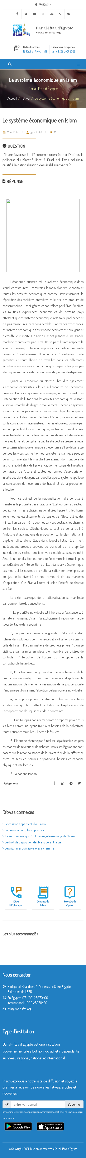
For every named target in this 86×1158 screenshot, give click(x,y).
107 (24, 998)
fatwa (26, 98)
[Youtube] (34, 14)
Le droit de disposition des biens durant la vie (33, 842)
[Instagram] (43, 14)
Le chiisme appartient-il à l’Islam (25, 824)
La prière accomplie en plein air (24, 830)
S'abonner (74, 1104)
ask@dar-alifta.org (19, 1009)
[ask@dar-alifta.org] (68, 14)
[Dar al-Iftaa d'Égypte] (43, 29)
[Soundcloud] (51, 14)
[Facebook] (17, 14)
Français (43, 4)
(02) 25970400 (38, 998)
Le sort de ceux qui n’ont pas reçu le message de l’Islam (40, 836)
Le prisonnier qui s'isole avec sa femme (29, 848)
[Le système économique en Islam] (54, 783)
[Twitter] (26, 14)
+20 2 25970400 (36, 1003)
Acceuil (12, 98)
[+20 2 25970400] (60, 14)
